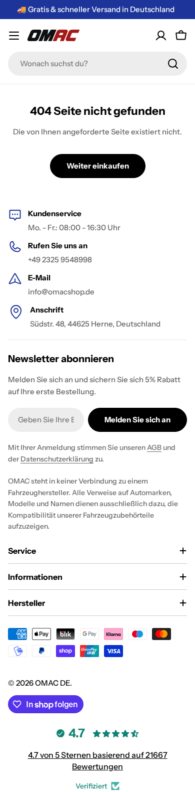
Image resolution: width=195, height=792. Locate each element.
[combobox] (97, 64)
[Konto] (161, 36)
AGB (154, 447)
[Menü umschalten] (14, 36)
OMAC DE (52, 683)
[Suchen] (173, 64)
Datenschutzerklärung (57, 458)
